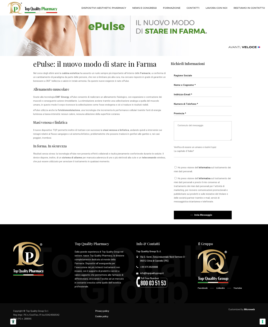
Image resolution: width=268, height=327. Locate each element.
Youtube (238, 288)
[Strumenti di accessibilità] (13, 322)
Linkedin (220, 288)
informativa (204, 167)
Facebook (203, 288)
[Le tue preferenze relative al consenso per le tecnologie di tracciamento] (263, 322)
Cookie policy (101, 316)
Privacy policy (102, 311)
